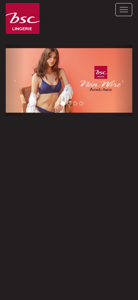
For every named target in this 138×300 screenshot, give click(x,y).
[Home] (22, 18)
